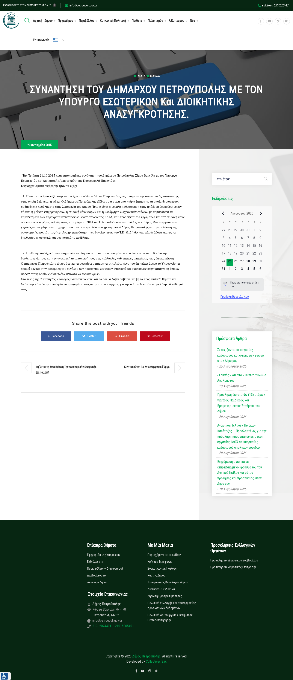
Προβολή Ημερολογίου (235, 296)
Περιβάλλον (86, 21)
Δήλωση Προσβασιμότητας (165, 596)
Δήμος (49, 21)
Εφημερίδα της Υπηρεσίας (103, 555)
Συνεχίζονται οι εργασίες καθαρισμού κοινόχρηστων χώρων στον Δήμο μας (240, 355)
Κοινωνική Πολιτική (113, 21)
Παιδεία (137, 21)
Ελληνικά (60, 40)
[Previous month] (223, 213)
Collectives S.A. (156, 661)
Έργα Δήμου (65, 21)
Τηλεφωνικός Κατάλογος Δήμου (168, 582)
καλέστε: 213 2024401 (276, 5)
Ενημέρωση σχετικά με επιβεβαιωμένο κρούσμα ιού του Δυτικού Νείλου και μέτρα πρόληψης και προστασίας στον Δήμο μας (239, 473)
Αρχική (37, 21)
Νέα (192, 21)
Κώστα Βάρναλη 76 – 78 (109, 609)
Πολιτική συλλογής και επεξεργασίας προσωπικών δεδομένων (172, 605)
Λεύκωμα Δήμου (97, 582)
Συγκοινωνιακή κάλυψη (162, 568)
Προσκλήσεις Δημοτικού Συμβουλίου (234, 560)
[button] (5, 676)
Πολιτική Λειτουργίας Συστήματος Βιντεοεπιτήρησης (170, 617)
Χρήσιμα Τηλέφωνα (160, 562)
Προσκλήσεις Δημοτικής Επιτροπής (233, 567)
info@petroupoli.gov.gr (83, 5)
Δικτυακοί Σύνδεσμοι (161, 589)
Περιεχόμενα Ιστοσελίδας (164, 555)
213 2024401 (102, 626)
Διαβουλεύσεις (97, 575)
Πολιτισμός (155, 21)
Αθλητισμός (176, 21)
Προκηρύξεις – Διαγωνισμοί (105, 568)
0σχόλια (155, 76)
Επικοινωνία (41, 40)
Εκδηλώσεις (95, 562)
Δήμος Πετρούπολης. (146, 656)
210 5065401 (124, 626)
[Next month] (261, 213)
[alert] (242, 284)
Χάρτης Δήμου (156, 575)
